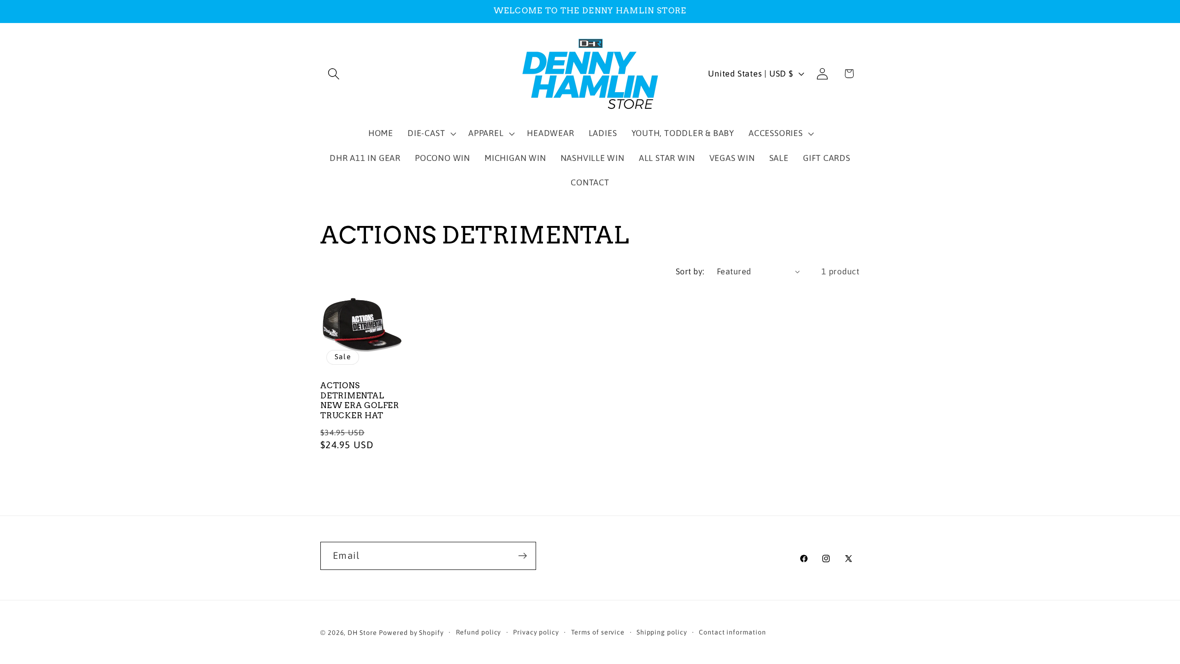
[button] (333, 73)
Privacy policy (536, 632)
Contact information (732, 632)
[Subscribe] (522, 556)
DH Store (362, 632)
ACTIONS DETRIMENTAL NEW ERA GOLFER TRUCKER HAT (359, 401)
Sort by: (690, 271)
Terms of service (598, 632)
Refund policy (479, 632)
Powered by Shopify (411, 632)
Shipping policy (662, 632)
